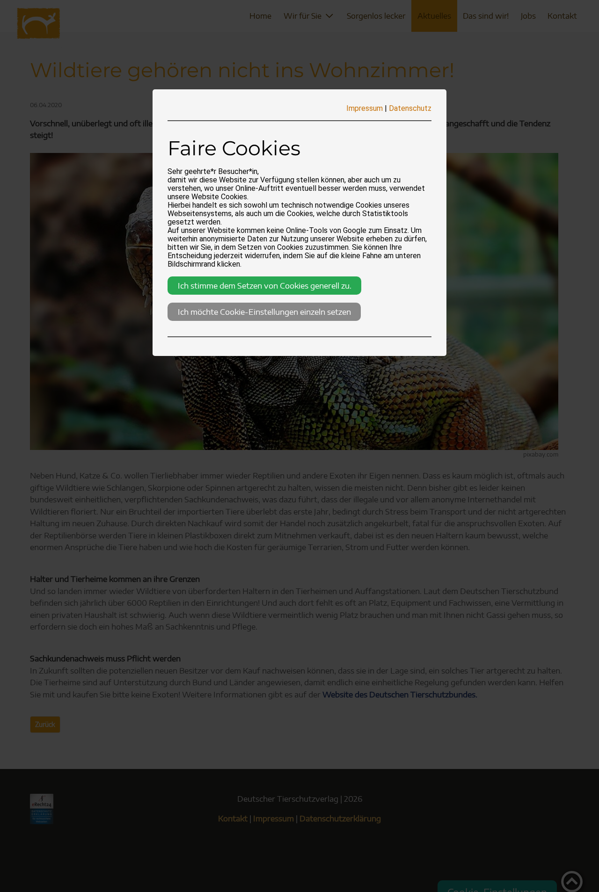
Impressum (364, 108)
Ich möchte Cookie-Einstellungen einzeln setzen (264, 311)
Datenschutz (410, 108)
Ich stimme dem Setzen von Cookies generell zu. (264, 285)
